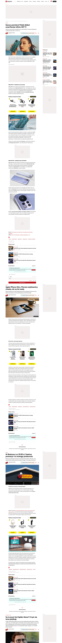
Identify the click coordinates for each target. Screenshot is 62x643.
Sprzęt (12, 21)
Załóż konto (33, 269)
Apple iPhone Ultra (26, 406)
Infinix (10, 239)
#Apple (10, 406)
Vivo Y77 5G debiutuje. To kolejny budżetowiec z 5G (21, 234)
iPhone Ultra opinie (32, 406)
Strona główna (7, 21)
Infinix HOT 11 (20, 239)
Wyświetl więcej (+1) (22, 282)
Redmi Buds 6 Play (29, 569)
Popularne (33, 265)
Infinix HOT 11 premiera (31, 239)
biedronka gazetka (16, 569)
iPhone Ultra (20, 406)
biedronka (10, 569)
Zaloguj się (54, 1)
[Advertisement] (31, 12)
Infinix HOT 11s (25, 239)
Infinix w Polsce (14, 239)
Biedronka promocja (23, 569)
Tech (10, 21)
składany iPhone (14, 406)
